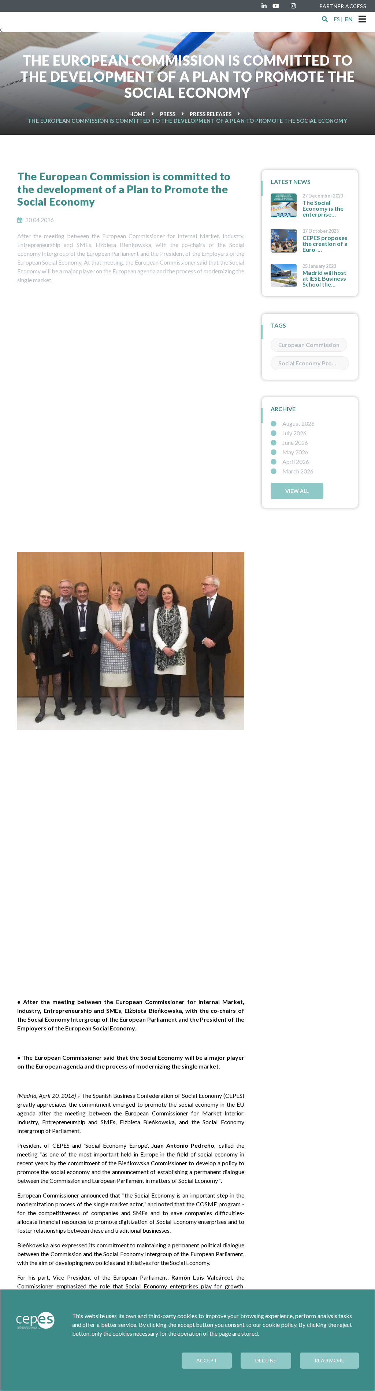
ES (337, 18)
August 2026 (298, 424)
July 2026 (294, 433)
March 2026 (297, 471)
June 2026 (295, 443)
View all (297, 491)
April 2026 (295, 462)
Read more (329, 1360)
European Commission (308, 344)
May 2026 (295, 452)
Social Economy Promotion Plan (313, 362)
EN (349, 18)
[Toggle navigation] (362, 19)
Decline (265, 1360)
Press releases (210, 114)
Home (137, 114)
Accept (206, 1360)
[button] (325, 19)
